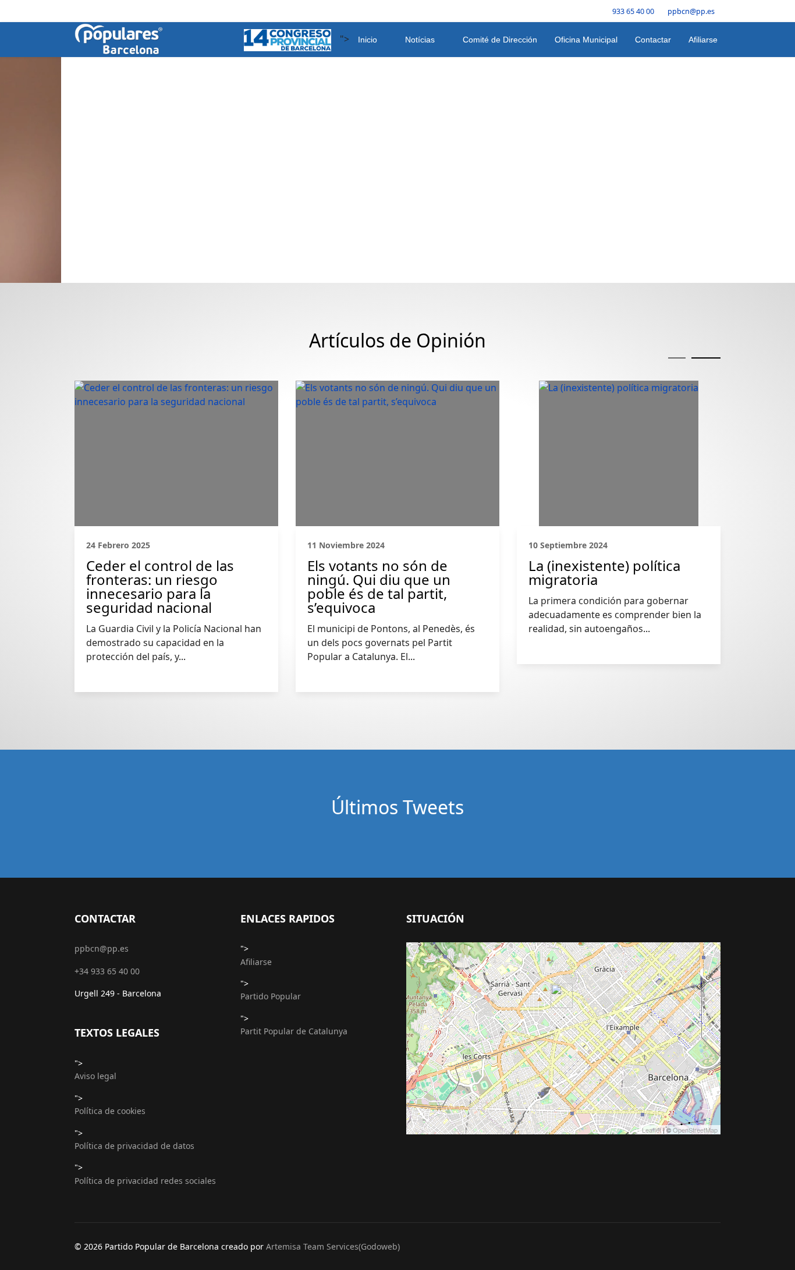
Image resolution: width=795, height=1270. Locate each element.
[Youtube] (114, 10)
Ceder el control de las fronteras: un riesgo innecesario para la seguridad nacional (160, 361)
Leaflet (651, 904)
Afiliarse (703, 39)
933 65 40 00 (633, 11)
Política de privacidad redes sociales (145, 955)
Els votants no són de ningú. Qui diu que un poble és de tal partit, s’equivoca (378, 361)
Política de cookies (109, 885)
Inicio (367, 39)
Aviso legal (95, 850)
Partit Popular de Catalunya (293, 805)
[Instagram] (132, 10)
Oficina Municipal (586, 39)
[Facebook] (77, 10)
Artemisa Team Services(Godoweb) (333, 1021)
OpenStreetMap (695, 904)
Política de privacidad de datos (134, 920)
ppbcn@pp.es (691, 11)
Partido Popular (270, 770)
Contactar (653, 39)
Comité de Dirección (500, 39)
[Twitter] (96, 10)
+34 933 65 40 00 (107, 745)
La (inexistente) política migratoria (604, 347)
